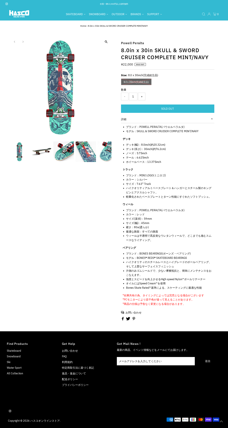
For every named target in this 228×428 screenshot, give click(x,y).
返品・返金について (74, 373)
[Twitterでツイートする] (128, 319)
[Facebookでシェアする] (123, 319)
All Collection (15, 373)
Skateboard (14, 350)
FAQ (64, 356)
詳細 (123, 119)
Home (83, 25)
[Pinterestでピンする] (134, 319)
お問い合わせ (134, 312)
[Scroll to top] (221, 421)
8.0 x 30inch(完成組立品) (136, 82)
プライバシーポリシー (75, 384)
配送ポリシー (70, 379)
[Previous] (14, 42)
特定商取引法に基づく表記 (78, 367)
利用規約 (67, 362)
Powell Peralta (132, 43)
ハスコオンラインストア (45, 420)
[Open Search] (203, 14)
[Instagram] (7, 4)
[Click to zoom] (106, 42)
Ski (8, 362)
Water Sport (14, 367)
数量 (123, 89)
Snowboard (14, 356)
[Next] (23, 42)
